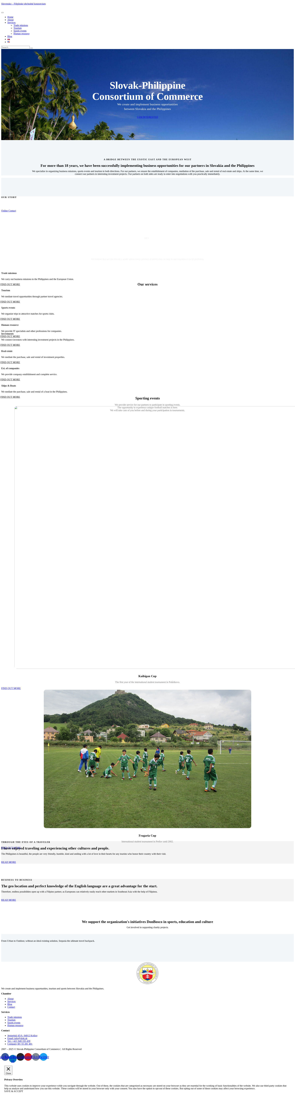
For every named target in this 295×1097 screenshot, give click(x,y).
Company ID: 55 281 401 (19, 1044)
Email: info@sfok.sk (17, 1038)
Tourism (18, 28)
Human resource (22, 33)
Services (11, 22)
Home (10, 17)
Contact (11, 1007)
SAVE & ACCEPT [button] (13, 1091)
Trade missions (21, 25)
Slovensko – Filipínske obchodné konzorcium (23, 3)
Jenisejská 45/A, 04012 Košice (22, 1035)
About (10, 19)
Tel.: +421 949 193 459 (18, 1041)
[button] (11, 688)
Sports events (20, 31)
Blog (9, 36)
